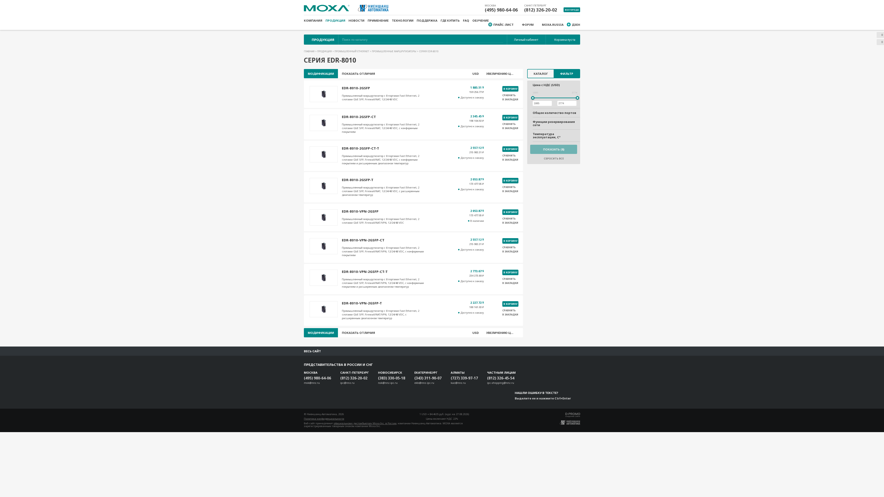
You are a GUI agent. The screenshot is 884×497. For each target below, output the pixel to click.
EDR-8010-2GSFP (356, 88)
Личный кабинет (526, 40)
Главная (309, 51)
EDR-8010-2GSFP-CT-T (360, 148)
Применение (378, 20)
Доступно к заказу (472, 97)
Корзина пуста (564, 40)
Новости (356, 20)
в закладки (510, 99)
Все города (572, 9)
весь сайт (312, 351)
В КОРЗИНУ (510, 88)
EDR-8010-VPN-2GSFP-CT (363, 240)
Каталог (541, 74)
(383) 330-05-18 (391, 378)
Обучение (480, 20)
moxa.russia (553, 25)
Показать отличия (358, 74)
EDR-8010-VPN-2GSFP (360, 211)
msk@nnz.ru (312, 382)
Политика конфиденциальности (324, 418)
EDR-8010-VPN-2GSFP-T (362, 303)
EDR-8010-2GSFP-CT (359, 116)
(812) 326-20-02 (540, 10)
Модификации (321, 74)
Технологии (402, 20)
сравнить (509, 95)
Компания (313, 20)
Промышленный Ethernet (352, 51)
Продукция (335, 20)
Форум (528, 25)
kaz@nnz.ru (458, 382)
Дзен (576, 25)
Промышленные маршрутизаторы (394, 51)
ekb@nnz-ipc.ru (424, 382)
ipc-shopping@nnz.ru (500, 382)
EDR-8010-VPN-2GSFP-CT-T (365, 271)
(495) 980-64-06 (501, 10)
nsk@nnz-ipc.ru (388, 382)
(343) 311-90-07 (428, 378)
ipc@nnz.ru (347, 382)
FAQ (466, 20)
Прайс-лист (503, 25)
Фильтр (566, 74)
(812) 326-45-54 (500, 378)
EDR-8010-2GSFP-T (357, 179)
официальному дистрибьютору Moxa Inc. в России (365, 423)
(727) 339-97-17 (464, 378)
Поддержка (427, 20)
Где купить (450, 20)
